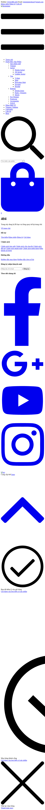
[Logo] (5, 6)
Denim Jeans (19, 91)
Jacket (12, 68)
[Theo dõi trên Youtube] (22, 419)
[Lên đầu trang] (22, 544)
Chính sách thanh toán (14, 248)
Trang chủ (9, 60)
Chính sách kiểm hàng (31, 248)
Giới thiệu (9, 109)
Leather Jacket (20, 74)
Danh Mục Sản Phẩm (13, 62)
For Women (14, 97)
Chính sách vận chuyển (24, 246)
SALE (12, 103)
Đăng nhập (5, 4)
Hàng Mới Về (11, 105)
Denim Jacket (20, 70)
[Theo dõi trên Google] (22, 380)
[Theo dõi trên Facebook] (22, 345)
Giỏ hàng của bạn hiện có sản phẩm (14, 591)
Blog (7, 113)
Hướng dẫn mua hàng (9, 259)
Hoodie (17, 87)
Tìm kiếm (4, 237)
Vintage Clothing (12, 107)
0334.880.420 (12, 2)
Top (11, 76)
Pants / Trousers (20, 93)
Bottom (13, 89)
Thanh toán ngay (7, 808)
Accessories (14, 101)
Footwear (13, 99)
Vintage (13, 66)
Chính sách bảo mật (8, 246)
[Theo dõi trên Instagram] (22, 469)
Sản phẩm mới (15, 64)
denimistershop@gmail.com (33, 2)
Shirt (16, 80)
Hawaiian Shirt (20, 82)
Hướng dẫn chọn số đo (25, 259)
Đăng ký (12, 4)
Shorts (17, 95)
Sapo (13, 474)
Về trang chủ (5, 228)
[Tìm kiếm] (24, 161)
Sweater (18, 84)
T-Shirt (17, 78)
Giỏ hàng (27, 237)
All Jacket (18, 72)
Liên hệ (19, 4)
